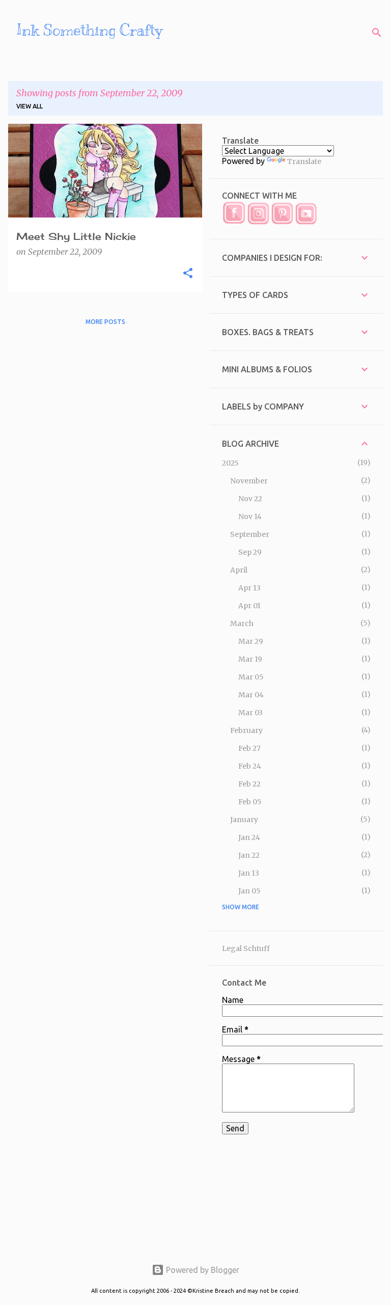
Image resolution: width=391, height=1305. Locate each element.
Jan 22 (249, 855)
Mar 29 (250, 641)
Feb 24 (249, 766)
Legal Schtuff (246, 948)
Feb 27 (249, 748)
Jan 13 (248, 873)
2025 (230, 463)
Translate (304, 161)
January (244, 819)
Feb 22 (249, 784)
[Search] (377, 32)
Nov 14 (250, 516)
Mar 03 (250, 712)
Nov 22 (250, 498)
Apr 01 (249, 605)
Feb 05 (250, 801)
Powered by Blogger (201, 1269)
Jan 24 (249, 837)
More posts (105, 321)
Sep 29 (250, 552)
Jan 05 (249, 890)
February (246, 730)
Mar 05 (251, 677)
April (238, 570)
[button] (188, 273)
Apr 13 (249, 587)
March (242, 623)
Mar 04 (251, 694)
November (249, 480)
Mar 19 (250, 659)
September (249, 534)
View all (29, 106)
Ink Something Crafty (89, 30)
